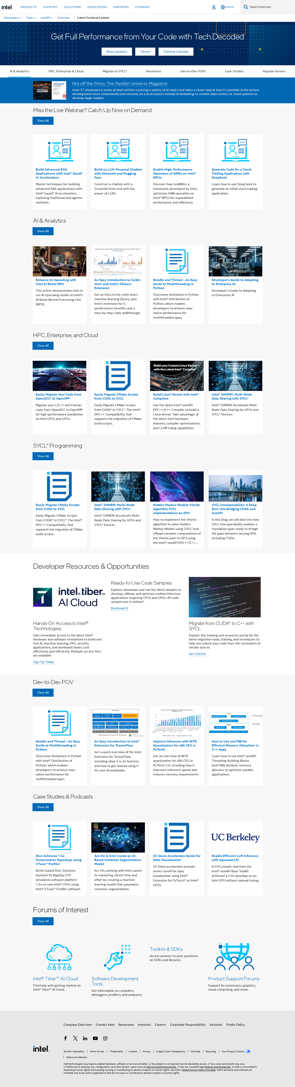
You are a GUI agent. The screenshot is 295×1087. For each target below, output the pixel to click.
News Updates (116, 52)
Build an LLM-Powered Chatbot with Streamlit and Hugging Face (118, 173)
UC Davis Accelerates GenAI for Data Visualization (176, 858)
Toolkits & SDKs (166, 949)
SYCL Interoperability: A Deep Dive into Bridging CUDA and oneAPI (234, 509)
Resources (153, 71)
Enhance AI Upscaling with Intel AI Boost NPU (56, 282)
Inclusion (216, 1025)
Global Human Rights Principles (199, 1069)
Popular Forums (274, 71)
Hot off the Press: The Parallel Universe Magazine (120, 83)
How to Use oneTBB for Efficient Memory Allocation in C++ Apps (235, 745)
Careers (160, 1025)
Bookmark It (119, 608)
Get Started (197, 654)
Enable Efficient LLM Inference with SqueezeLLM (235, 858)
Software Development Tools (115, 981)
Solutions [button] (72, 7)
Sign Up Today (43, 662)
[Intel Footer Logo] (41, 1048)
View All (43, 121)
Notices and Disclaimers (218, 1066)
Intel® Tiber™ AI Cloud (55, 978)
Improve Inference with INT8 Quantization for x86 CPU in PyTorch (175, 745)
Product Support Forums (233, 978)
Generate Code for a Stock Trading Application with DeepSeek (231, 173)
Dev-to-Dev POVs (193, 71)
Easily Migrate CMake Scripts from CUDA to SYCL (116, 396)
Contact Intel (105, 1025)
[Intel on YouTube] (95, 1039)
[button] (147, 614)
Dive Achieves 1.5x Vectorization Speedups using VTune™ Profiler (58, 860)
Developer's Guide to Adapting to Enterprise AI (235, 282)
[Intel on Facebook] (65, 1039)
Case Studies (234, 71)
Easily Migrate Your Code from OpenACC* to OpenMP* (58, 396)
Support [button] (50, 7)
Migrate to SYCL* (115, 71)
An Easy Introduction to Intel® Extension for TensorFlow (117, 743)
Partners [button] (121, 7)
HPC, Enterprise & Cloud (66, 71)
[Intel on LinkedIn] (85, 1039)
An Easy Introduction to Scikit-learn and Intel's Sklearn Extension (117, 284)
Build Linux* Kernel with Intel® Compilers (176, 396)
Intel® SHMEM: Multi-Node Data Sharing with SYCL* (232, 396)
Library (145, 52)
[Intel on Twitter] (75, 1039)
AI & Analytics (19, 71)
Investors (144, 1025)
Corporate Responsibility (188, 1025)
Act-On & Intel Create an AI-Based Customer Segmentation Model (117, 860)
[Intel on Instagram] (105, 1039)
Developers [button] (97, 7)
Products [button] (28, 7)
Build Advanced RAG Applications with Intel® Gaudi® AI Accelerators (59, 173)
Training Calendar (176, 52)
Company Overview (78, 1025)
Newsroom (126, 1025)
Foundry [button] (142, 7)
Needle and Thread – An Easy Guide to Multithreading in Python (175, 284)
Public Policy (235, 1025)
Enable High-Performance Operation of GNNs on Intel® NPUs (174, 173)
